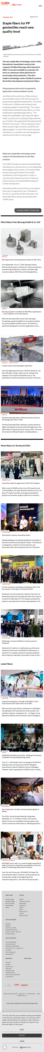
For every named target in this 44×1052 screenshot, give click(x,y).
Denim (21, 909)
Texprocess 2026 (10, 972)
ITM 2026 (8, 964)
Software (8, 950)
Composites (22, 905)
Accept (22, 1035)
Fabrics (21, 899)
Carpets (21, 913)
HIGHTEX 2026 (9, 966)
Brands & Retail (23, 915)
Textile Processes (11, 938)
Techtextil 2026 (10, 970)
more (22, 1041)
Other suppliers (10, 934)
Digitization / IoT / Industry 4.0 (14, 948)
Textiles (21, 895)
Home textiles (23, 911)
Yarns (7, 907)
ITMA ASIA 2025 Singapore (13, 974)
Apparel (21, 907)
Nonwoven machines (11, 930)
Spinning (8, 924)
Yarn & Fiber (9, 895)
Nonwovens (22, 903)
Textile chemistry (11, 952)
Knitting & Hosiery (11, 928)
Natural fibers (10, 899)
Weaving (8, 926)
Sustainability (10, 954)
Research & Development (12, 946)
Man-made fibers (10, 901)
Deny (22, 1030)
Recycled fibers (10, 903)
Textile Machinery (11, 919)
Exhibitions (9, 958)
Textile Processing (11, 942)
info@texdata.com (22, 995)
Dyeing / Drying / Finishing (13, 932)
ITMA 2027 (8, 962)
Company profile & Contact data (28, 210)
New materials (10, 905)
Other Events (9, 976)
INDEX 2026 (8, 968)
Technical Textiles (24, 901)
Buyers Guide (27, 958)
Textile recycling (11, 944)
